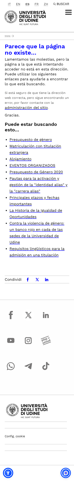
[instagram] (28, 344)
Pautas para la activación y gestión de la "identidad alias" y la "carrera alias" (38, 184)
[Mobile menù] (68, 12)
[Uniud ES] (25, 17)
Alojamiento (20, 159)
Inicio (7, 36)
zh (46, 4)
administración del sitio (26, 107)
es (27, 4)
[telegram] (28, 369)
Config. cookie (15, 436)
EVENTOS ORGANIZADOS (32, 165)
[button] (8, 473)
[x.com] (28, 318)
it (9, 4)
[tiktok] (46, 369)
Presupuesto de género (30, 139)
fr (37, 4)
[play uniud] (46, 344)
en (18, 4)
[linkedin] (46, 318)
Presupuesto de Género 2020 (36, 172)
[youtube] (11, 344)
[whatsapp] (11, 369)
